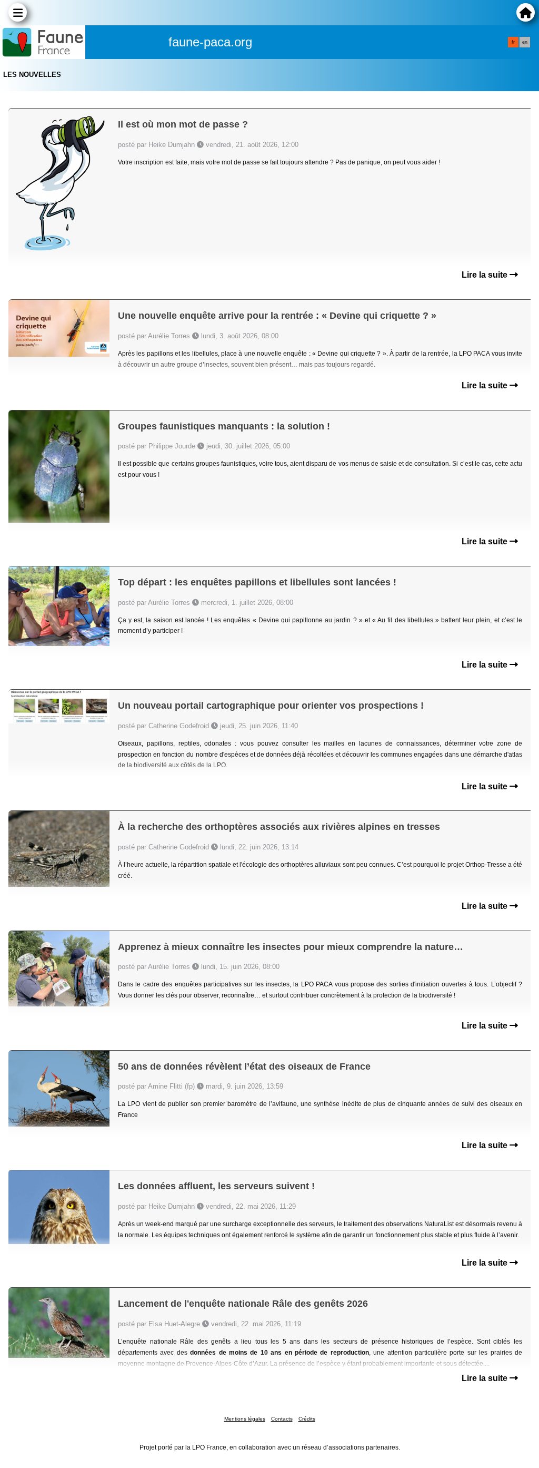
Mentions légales (244, 1419)
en (524, 42)
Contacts (282, 1419)
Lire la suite (486, 274)
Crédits (306, 1419)
